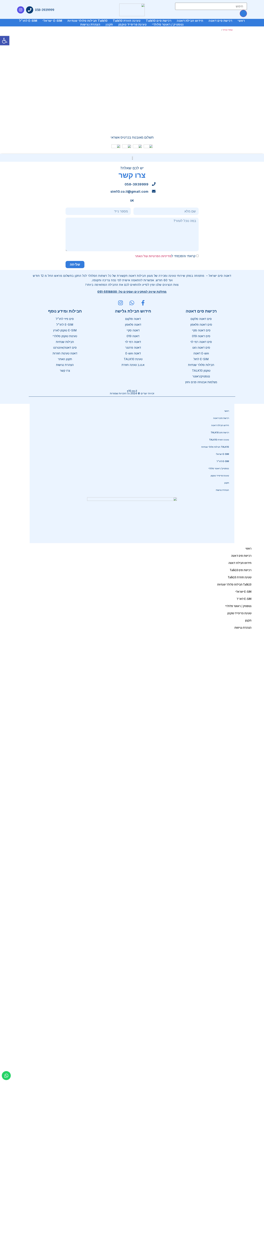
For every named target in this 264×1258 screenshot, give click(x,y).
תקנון (109, 24)
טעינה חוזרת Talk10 (126, 20)
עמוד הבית (228, 29)
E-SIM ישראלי (52, 20)
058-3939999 (44, 10)
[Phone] (29, 9)
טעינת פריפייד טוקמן (132, 24)
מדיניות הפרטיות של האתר (153, 256)
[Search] (243, 13)
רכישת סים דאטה (220, 20)
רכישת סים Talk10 (158, 20)
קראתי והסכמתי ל (165, 256)
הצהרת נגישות (90, 24)
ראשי (241, 20)
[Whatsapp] (6, 1075)
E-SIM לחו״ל (28, 20)
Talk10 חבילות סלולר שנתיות (87, 20)
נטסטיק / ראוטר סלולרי (168, 24)
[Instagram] (20, 9)
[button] (4, 40)
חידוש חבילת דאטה (190, 20)
